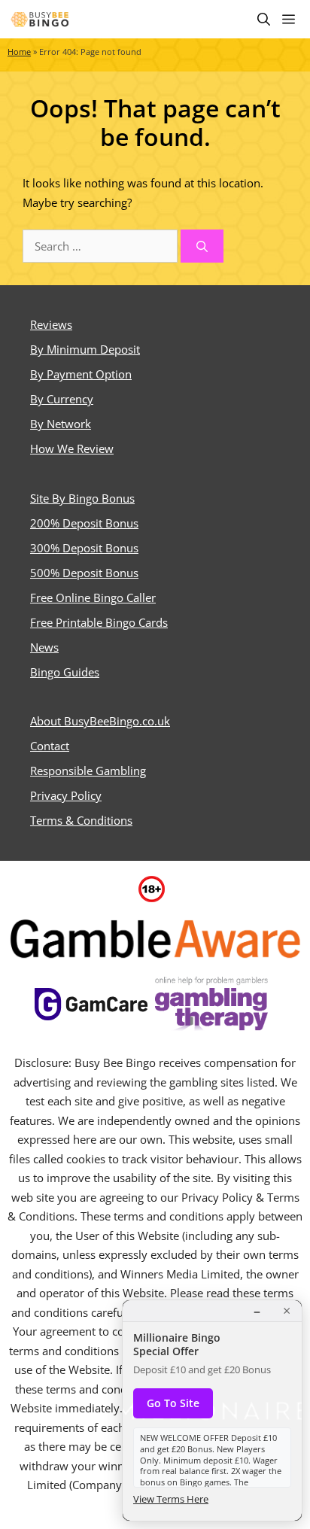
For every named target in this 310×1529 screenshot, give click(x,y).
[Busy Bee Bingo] (41, 19)
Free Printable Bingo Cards (99, 622)
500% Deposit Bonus (84, 572)
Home (19, 52)
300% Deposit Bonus (84, 547)
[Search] (202, 246)
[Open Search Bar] (263, 19)
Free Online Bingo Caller (93, 597)
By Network (60, 423)
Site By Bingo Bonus (82, 498)
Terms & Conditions (81, 820)
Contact (49, 745)
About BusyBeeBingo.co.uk (100, 720)
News (44, 647)
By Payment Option (81, 373)
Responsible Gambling (88, 770)
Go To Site (173, 1403)
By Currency (61, 398)
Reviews (51, 324)
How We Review (72, 448)
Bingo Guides (64, 671)
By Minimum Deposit (85, 349)
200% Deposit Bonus (84, 522)
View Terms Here (170, 1499)
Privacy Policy (66, 795)
